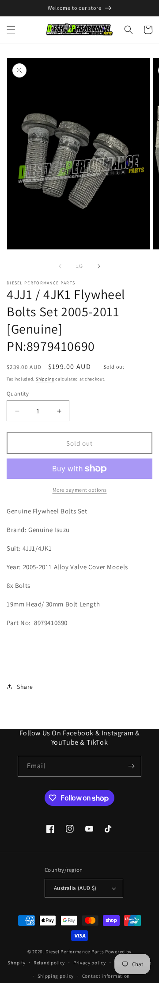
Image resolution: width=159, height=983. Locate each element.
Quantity (18, 393)
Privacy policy (89, 963)
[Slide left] (60, 266)
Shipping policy (56, 976)
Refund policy (49, 963)
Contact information (106, 976)
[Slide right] (99, 266)
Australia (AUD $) (75, 888)
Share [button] (25, 687)
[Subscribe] (131, 766)
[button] (11, 29)
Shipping (45, 379)
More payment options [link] (80, 489)
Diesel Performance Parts (74, 951)
